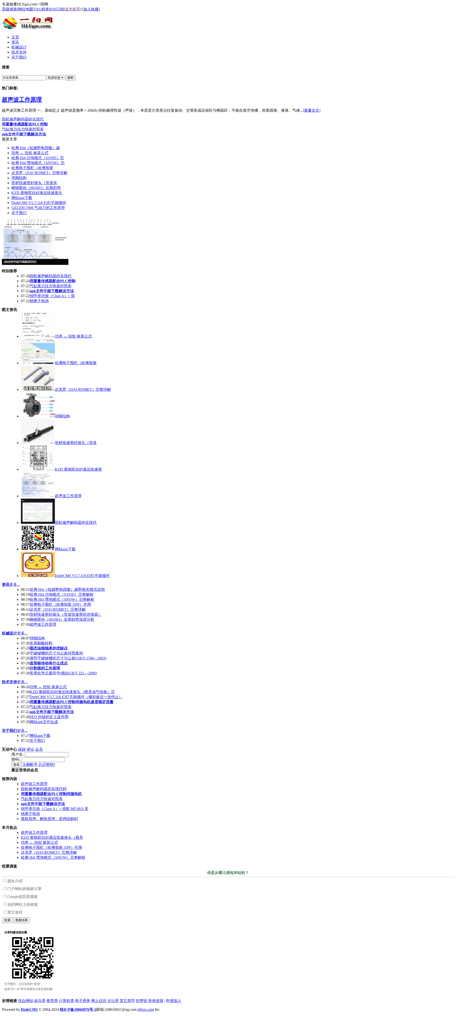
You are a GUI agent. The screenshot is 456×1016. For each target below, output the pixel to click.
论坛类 (113, 1001)
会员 (39, 749)
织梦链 (141, 1001)
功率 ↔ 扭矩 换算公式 (29, 153)
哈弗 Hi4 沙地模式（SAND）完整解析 (62, 594)
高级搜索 (9, 9)
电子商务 (82, 1001)
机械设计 (9, 633)
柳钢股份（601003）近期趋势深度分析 (62, 619)
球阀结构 (19, 178)
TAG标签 (41, 9)
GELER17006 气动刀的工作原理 (38, 208)
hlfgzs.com (146, 1009)
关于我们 (19, 213)
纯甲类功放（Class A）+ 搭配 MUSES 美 (54, 809)
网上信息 (98, 1001)
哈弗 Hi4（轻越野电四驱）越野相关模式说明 (67, 589)
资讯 (6, 584)
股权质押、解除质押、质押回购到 (49, 819)
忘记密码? (46, 765)
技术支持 (9, 682)
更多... (15, 584)
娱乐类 (40, 1001)
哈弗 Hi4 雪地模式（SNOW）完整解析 (62, 599)
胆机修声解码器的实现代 (23, 119)
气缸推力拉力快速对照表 (23, 129)
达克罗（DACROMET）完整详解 (39, 173)
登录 (16, 765)
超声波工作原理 (22, 99)
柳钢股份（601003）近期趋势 (36, 188)
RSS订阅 (56, 9)
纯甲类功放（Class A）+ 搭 (52, 296)
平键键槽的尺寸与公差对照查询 (56, 653)
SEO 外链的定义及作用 (49, 717)
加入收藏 (91, 9)
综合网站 (25, 1001)
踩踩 (22, 749)
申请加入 (173, 1001)
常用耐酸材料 (41, 643)
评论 (30, 749)
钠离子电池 (39, 301)
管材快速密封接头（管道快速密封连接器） (66, 614)
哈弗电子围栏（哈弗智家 (32, 168)
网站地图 (25, 9)
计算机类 (66, 1001)
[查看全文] (311, 110)
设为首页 (72, 9)
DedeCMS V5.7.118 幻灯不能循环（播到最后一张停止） (76, 697)
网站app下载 (21, 198)
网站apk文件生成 (44, 722)
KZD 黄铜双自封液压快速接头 (36, 193)
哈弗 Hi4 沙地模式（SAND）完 (37, 158)
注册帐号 (30, 765)
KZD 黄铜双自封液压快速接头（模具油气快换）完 (72, 692)
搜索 (70, 77)
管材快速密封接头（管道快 (34, 183)
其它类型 (127, 1001)
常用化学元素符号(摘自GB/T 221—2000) (63, 673)
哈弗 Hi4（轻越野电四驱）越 (35, 148)
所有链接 (155, 1001)
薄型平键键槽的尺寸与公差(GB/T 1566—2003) (68, 658)
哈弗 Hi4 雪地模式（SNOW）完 (38, 163)
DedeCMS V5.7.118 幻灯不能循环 (38, 203)
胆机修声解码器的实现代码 (43, 789)
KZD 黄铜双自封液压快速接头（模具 (52, 837)
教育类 (52, 1001)
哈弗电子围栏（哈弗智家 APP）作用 (60, 604)
